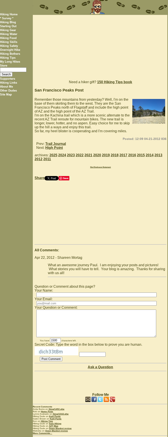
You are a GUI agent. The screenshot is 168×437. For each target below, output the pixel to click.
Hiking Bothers (10, 53)
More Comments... (42, 433)
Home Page (47, 411)
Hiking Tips (8, 57)
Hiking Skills (8, 42)
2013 (158, 155)
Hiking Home (9, 14)
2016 (132, 155)
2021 (88, 155)
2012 (38, 159)
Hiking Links (8, 82)
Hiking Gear (8, 30)
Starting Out (8, 26)
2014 (150, 155)
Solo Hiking (55, 423)
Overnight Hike (10, 49)
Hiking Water (8, 34)
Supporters (7, 78)
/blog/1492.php (56, 409)
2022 (80, 155)
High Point (54, 148)
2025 (53, 155)
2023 (71, 155)
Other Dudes (8, 90)
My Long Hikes (10, 61)
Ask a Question (100, 367)
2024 (62, 155)
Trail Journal (55, 144)
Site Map (6, 94)
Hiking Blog (8, 22)
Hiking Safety (9, 46)
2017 (123, 155)
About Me (6, 86)
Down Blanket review (60, 428)
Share (39, 178)
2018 (115, 155)
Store (3, 65)
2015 (141, 155)
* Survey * (6, 18)
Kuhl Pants (55, 416)
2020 (97, 155)
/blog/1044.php (60, 414)
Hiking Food (8, 38)
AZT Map (53, 426)
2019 (106, 155)
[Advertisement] (100, 45)
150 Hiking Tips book (114, 82)
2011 (47, 159)
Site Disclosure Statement (100, 167)
